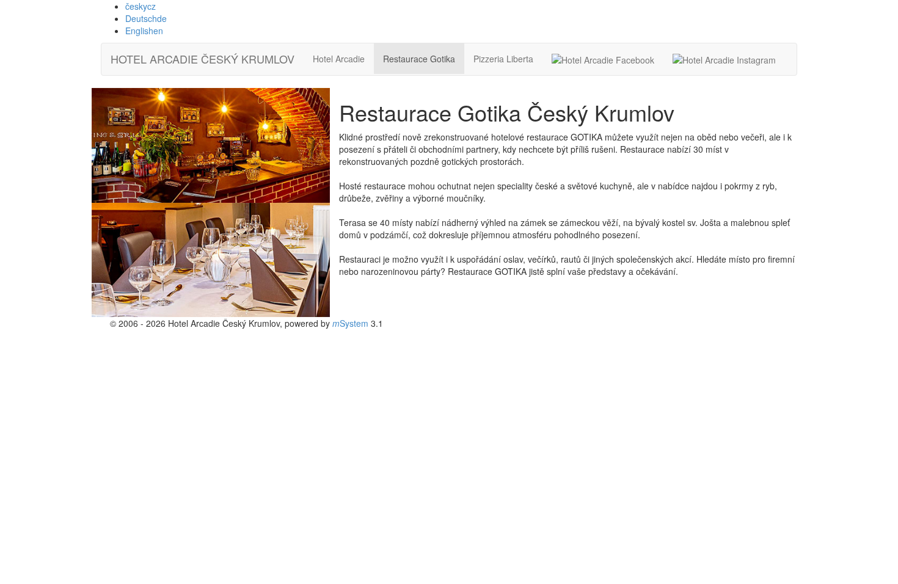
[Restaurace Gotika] (211, 145)
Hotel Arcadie (339, 59)
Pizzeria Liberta (503, 59)
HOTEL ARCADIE (202, 59)
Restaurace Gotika (419, 59)
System (350, 323)
